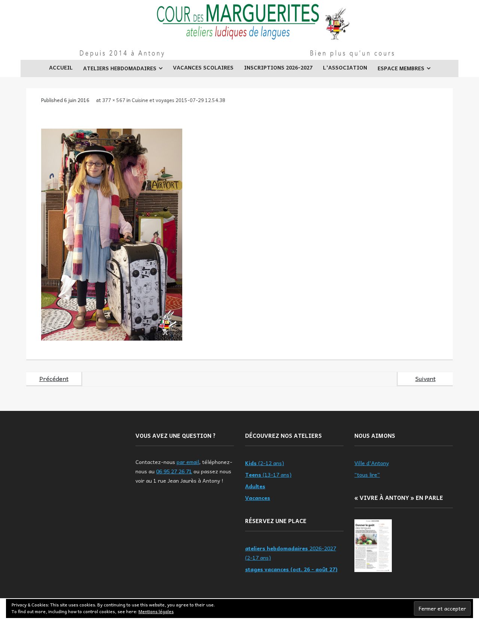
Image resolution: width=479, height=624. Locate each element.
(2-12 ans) (264, 463)
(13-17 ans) (268, 474)
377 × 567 (113, 100)
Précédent (53, 378)
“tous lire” (367, 474)
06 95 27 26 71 (174, 471)
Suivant (425, 378)
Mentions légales (156, 611)
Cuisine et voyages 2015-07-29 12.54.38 (178, 100)
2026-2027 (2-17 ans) (290, 553)
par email (188, 462)
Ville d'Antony (371, 463)
